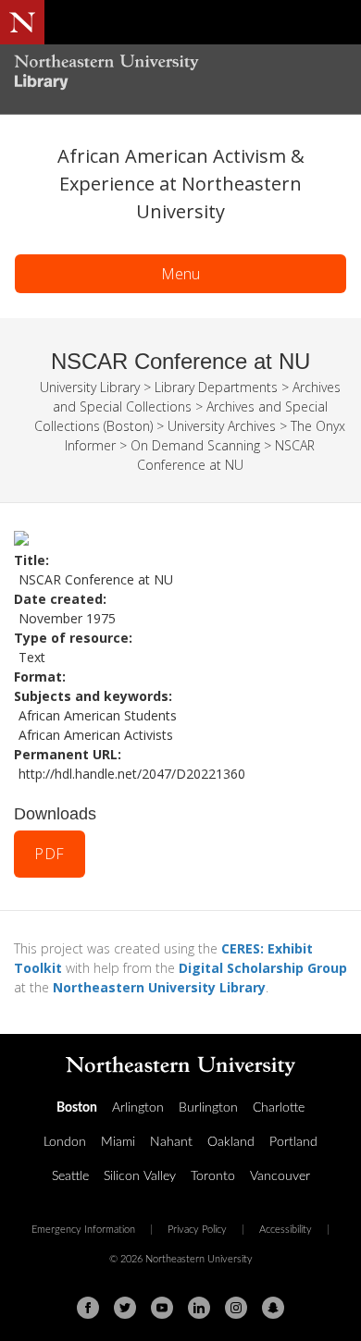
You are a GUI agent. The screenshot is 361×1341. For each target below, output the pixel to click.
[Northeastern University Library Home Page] (180, 74)
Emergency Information (83, 1230)
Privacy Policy (197, 1230)
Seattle (70, 1176)
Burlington (208, 1107)
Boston (76, 1107)
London (65, 1142)
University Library (90, 387)
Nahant (171, 1142)
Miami (118, 1142)
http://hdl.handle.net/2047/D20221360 (132, 773)
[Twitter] (125, 1308)
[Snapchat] (273, 1308)
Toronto (213, 1176)
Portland (293, 1142)
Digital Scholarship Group (263, 968)
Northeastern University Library (159, 987)
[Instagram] (236, 1308)
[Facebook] (88, 1308)
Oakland (231, 1142)
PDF (49, 853)
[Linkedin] (199, 1308)
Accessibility (285, 1230)
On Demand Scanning (195, 445)
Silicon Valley (140, 1176)
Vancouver (280, 1176)
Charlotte (279, 1107)
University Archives (222, 426)
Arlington (138, 1107)
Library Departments (216, 387)
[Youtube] (162, 1308)
